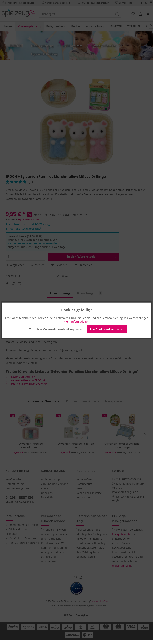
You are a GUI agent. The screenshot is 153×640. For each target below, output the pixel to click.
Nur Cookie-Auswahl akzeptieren (60, 329)
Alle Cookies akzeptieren (107, 329)
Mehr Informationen (76, 321)
